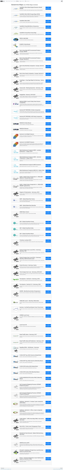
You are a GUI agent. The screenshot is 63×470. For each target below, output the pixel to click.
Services (12, 1)
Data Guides (27, 1)
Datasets (14, 1)
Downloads (22, 1)
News (9, 1)
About (7, 1)
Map (48, 7)
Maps (18, 1)
